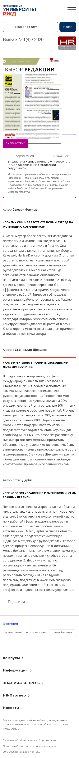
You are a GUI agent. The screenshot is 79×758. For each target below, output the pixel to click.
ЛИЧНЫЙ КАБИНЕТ (63, 633)
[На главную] (20, 11)
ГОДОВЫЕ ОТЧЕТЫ (12, 633)
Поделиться (23, 156)
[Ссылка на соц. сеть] (7, 644)
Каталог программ (36, 633)
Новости (11, 708)
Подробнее (11, 728)
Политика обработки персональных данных (29, 746)
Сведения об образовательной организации (29, 740)
